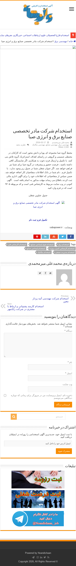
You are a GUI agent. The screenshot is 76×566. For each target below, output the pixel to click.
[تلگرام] (33, 557)
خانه (71, 41)
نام (70, 362)
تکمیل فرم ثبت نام (38, 220)
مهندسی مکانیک (38, 145)
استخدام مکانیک (44, 252)
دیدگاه (68, 331)
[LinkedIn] (41, 557)
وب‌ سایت (67, 384)
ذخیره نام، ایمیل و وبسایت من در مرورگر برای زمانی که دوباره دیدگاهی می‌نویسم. (41, 396)
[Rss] (48, 557)
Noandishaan (44, 553)
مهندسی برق (60, 41)
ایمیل (68, 373)
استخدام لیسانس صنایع (36, 248)
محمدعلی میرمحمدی (60, 142)
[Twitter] (44, 557)
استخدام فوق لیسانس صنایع (42, 244)
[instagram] (37, 557)
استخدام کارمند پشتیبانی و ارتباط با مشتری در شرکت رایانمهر (25, 307)
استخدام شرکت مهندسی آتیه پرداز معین (51, 299)
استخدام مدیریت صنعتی (64, 252)
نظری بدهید (21, 145)
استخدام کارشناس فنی (17, 244)
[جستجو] (14, 417)
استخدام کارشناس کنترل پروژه (62, 248)
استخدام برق (63, 244)
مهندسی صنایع (51, 145)
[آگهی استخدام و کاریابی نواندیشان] (38, 14)
